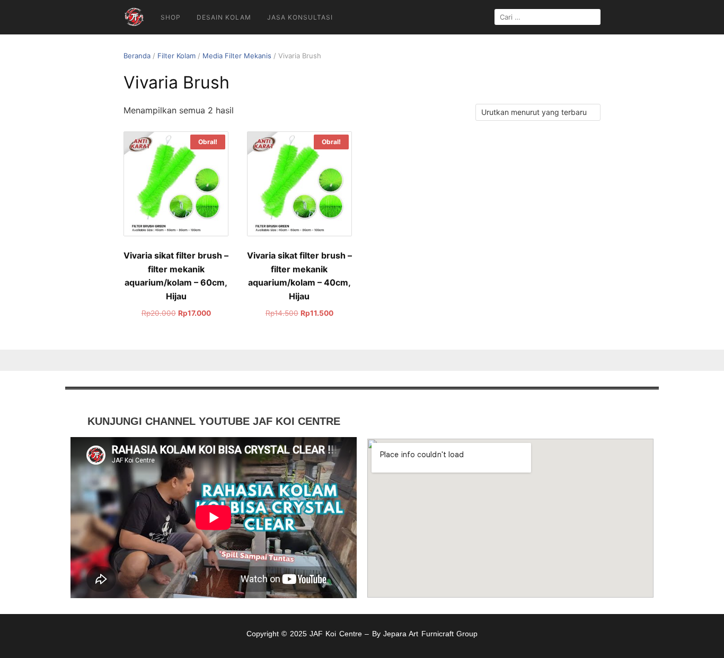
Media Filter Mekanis (236, 55)
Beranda (137, 55)
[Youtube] (533, 422)
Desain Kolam (224, 17)
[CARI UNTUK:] (548, 17)
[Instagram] (510, 422)
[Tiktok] (487, 422)
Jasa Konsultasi (300, 17)
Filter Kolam (176, 55)
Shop (171, 17)
